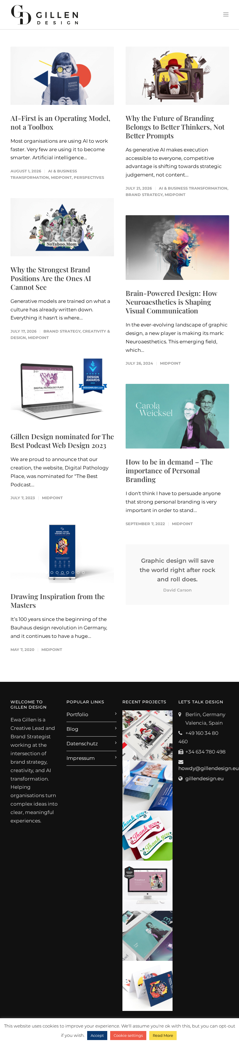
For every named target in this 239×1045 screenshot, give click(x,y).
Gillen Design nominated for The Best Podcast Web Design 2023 (62, 441)
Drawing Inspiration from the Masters (57, 601)
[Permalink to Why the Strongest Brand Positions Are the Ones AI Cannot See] (62, 227)
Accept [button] (97, 1035)
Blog (72, 729)
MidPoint (61, 177)
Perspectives (89, 177)
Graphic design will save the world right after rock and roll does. (177, 575)
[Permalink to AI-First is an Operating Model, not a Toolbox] (62, 76)
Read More (163, 1035)
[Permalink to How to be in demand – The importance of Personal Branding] (177, 416)
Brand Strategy (144, 194)
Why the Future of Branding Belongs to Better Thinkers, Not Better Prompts (175, 126)
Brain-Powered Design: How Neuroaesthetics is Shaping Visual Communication (171, 301)
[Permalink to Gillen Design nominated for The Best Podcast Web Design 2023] (62, 391)
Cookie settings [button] (128, 1035)
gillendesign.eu (204, 778)
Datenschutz (82, 743)
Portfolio (77, 714)
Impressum (80, 758)
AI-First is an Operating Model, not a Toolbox (60, 122)
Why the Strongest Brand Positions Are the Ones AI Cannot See (50, 278)
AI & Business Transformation (193, 188)
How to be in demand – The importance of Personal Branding (169, 470)
